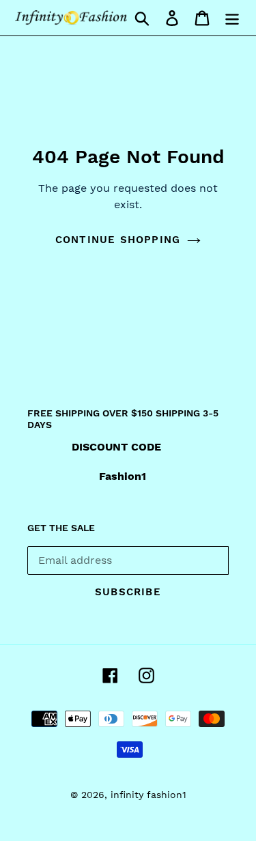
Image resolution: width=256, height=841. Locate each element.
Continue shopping (117, 239)
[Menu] (232, 17)
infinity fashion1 (148, 794)
